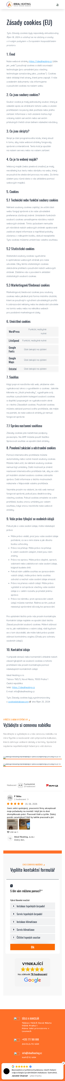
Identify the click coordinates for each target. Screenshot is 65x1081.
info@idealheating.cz (32, 1053)
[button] (32, 972)
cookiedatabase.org (18, 701)
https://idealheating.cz (40, 61)
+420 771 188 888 (30, 1039)
